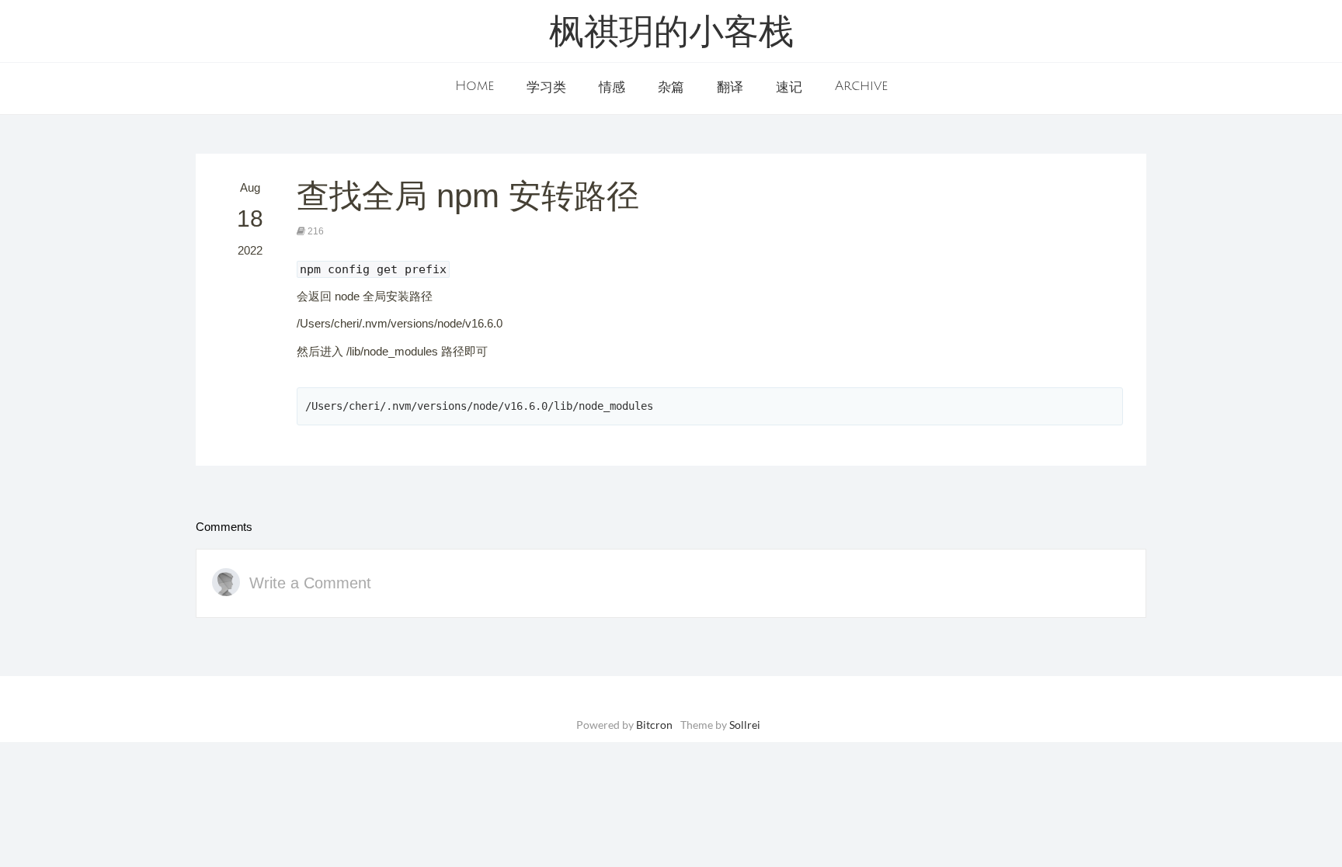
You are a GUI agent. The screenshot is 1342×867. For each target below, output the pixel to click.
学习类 (546, 88)
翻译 (730, 88)
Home (474, 86)
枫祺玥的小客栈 (671, 34)
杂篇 (671, 88)
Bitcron (654, 724)
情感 (612, 88)
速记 (789, 88)
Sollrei (744, 724)
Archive (861, 86)
